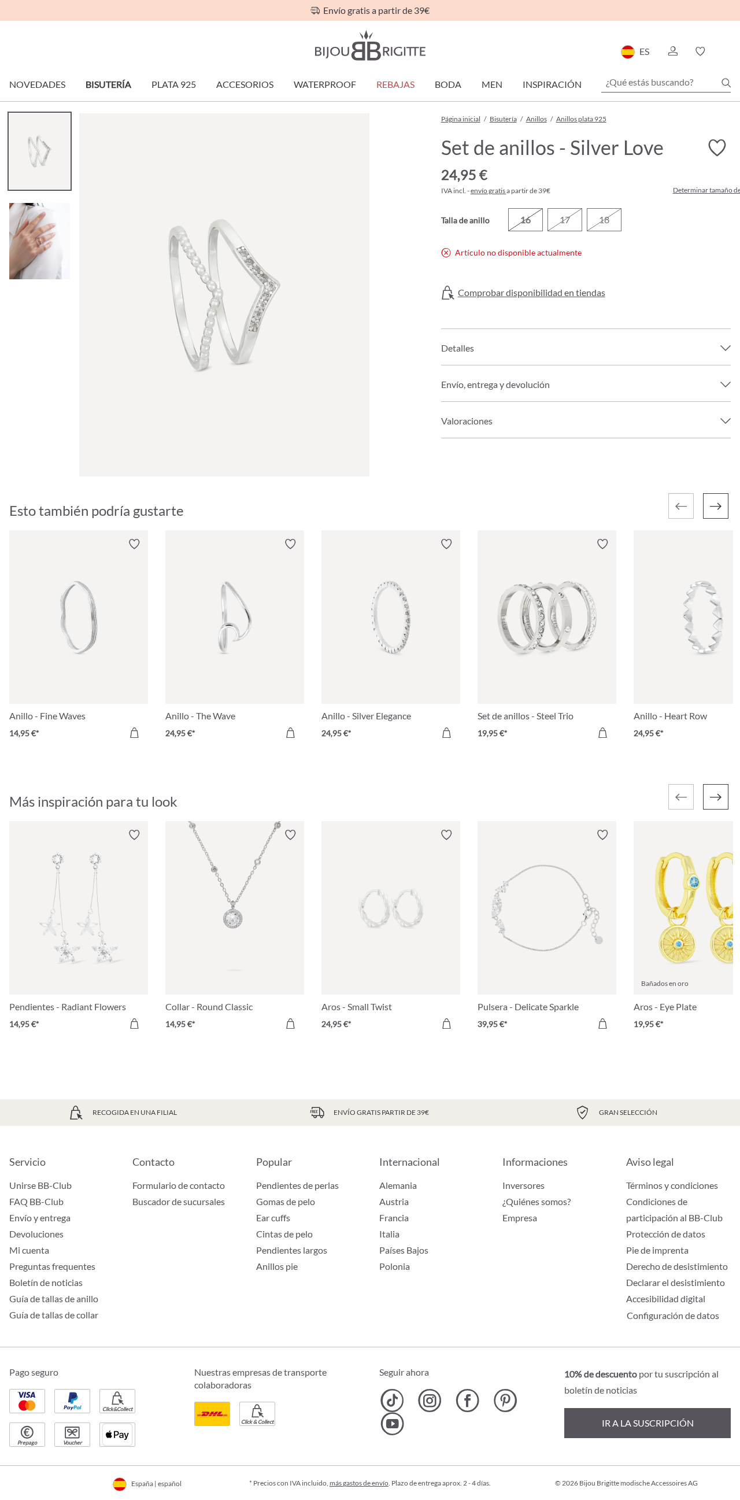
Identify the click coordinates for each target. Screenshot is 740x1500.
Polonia (394, 1266)
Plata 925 (173, 84)
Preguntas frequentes (52, 1266)
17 (565, 219)
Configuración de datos (673, 1315)
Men (492, 84)
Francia (394, 1217)
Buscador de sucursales (178, 1201)
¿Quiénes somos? (536, 1201)
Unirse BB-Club (40, 1185)
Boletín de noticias (46, 1282)
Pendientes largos (291, 1249)
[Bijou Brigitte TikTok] (392, 1400)
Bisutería (108, 84)
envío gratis (488, 190)
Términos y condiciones (672, 1185)
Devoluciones (36, 1233)
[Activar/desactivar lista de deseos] (717, 148)
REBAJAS (395, 84)
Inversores (523, 1185)
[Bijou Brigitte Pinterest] (505, 1400)
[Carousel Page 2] (39, 241)
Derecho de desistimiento (677, 1266)
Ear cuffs (273, 1217)
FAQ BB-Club (36, 1201)
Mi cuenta (29, 1249)
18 (604, 219)
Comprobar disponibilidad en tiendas (531, 292)
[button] (672, 51)
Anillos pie (277, 1266)
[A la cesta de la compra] (134, 733)
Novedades (37, 84)
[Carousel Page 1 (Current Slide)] (39, 151)
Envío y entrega (40, 1217)
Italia (389, 1233)
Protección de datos (665, 1233)
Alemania (398, 1185)
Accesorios (244, 84)
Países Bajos (403, 1249)
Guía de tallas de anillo (53, 1298)
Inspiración (552, 84)
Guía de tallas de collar (53, 1314)
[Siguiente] (715, 506)
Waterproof (325, 84)
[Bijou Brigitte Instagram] (430, 1400)
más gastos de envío (359, 1483)
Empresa (519, 1217)
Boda (448, 84)
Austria (394, 1201)
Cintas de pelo (284, 1233)
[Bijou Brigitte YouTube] (392, 1423)
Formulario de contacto (178, 1185)
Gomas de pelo (285, 1201)
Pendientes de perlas (297, 1185)
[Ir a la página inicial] (370, 45)
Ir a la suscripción (648, 1422)
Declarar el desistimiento (675, 1282)
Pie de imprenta (657, 1249)
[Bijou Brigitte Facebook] (467, 1400)
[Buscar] (726, 83)
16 (525, 219)
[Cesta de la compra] (727, 51)
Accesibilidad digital (665, 1298)
